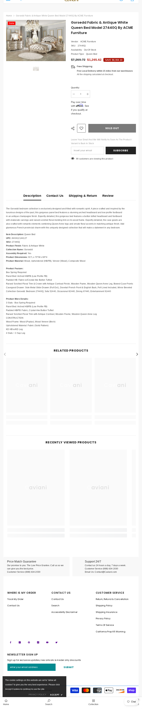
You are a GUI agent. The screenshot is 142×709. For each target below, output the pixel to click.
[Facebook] (10, 642)
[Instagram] (19, 642)
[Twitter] (56, 642)
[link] (26, 417)
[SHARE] (74, 128)
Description (32, 195)
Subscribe (120, 150)
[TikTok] (38, 642)
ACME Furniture (88, 41)
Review (107, 195)
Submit (69, 667)
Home (9, 15)
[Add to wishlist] (81, 128)
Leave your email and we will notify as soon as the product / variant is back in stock (101, 141)
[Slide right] (137, 354)
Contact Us (55, 195)
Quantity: (75, 87)
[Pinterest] (29, 642)
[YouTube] (47, 642)
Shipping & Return (83, 195)
